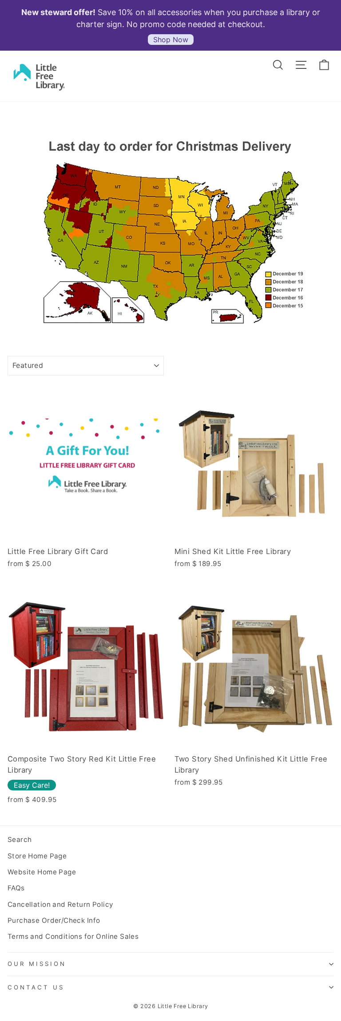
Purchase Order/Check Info (54, 920)
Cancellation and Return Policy (60, 904)
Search (20, 839)
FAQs (16, 888)
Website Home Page (42, 872)
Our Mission (37, 963)
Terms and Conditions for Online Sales (73, 936)
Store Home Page (37, 856)
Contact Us (36, 987)
